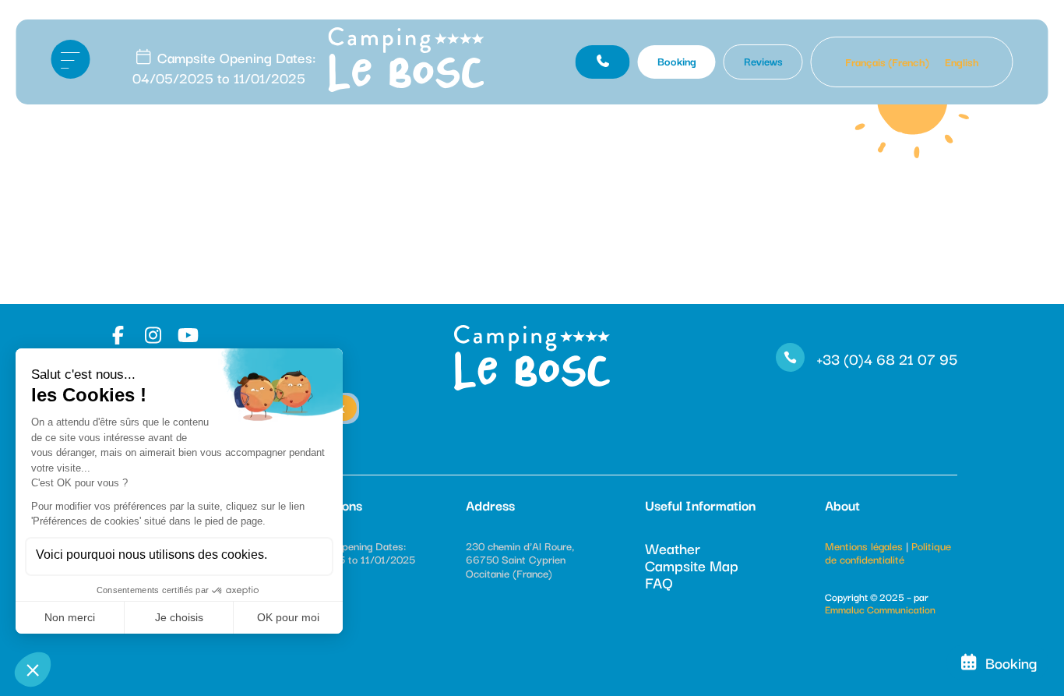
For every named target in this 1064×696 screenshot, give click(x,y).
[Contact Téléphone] (603, 62)
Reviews (763, 60)
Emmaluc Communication (880, 609)
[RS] (120, 335)
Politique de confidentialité (888, 552)
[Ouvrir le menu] (70, 59)
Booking (676, 60)
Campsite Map (691, 565)
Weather (672, 548)
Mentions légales (864, 545)
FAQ (659, 582)
